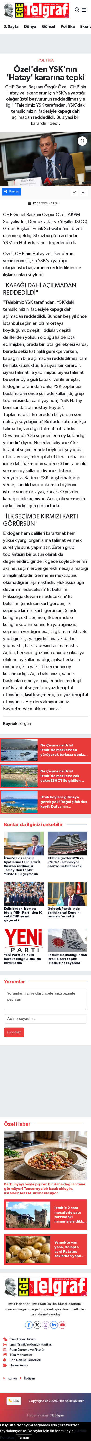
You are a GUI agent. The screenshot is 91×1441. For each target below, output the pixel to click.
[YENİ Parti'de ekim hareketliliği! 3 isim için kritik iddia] (24, 940)
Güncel (48, 27)
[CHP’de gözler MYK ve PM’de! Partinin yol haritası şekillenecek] (67, 843)
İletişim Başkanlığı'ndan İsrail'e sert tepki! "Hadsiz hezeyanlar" (67, 959)
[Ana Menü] (84, 10)
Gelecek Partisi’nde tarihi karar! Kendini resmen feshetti (64, 912)
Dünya (30, 27)
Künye (12, 1378)
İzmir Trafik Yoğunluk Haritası (31, 1344)
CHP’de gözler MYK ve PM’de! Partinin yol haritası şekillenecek (66, 862)
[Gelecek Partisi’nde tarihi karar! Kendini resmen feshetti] (67, 894)
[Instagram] (45, 1325)
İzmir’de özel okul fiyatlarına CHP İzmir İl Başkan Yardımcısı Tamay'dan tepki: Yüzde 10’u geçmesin (22, 866)
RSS (16, 1401)
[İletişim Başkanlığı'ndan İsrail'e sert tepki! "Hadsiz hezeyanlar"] (67, 940)
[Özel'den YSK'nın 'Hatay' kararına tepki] (45, 159)
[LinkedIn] (54, 1325)
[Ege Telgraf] (36, 10)
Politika (68, 27)
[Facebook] (29, 1325)
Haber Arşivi (19, 1365)
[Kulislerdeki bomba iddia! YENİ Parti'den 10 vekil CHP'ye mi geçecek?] (24, 894)
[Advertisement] (45, 1082)
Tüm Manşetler (21, 1355)
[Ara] (77, 10)
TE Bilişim (57, 1415)
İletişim (29, 1378)
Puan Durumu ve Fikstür (27, 1349)
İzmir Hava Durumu (23, 1339)
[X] (37, 1325)
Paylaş (14, 191)
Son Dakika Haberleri (25, 1360)
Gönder (14, 1032)
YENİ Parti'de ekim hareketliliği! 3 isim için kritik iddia (22, 959)
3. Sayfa (11, 27)
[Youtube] (62, 1325)
